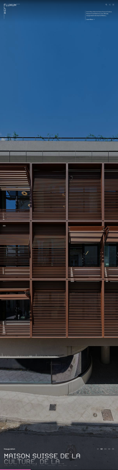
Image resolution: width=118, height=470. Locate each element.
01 (98, 449)
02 (101, 449)
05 (113, 449)
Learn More (89, 19)
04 (109, 449)
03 (105, 449)
